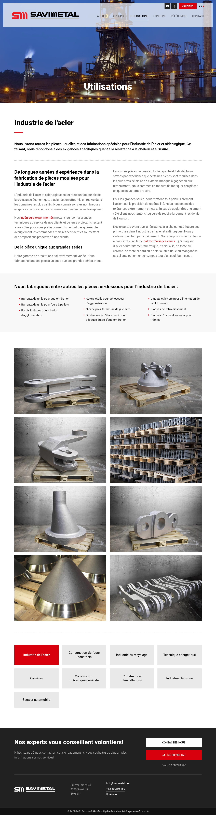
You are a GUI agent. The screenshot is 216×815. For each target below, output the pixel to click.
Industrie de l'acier (36, 655)
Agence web (134, 811)
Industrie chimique (179, 678)
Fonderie (159, 16)
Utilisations (139, 16)
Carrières (36, 678)
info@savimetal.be (117, 783)
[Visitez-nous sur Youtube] (167, 6)
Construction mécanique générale (84, 678)
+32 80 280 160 (176, 755)
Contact (198, 16)
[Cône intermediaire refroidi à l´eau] (156, 381)
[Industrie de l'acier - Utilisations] (60, 381)
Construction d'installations (132, 678)
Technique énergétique (179, 655)
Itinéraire (111, 794)
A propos (119, 16)
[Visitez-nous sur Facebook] (174, 6)
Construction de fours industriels (84, 655)
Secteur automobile (36, 700)
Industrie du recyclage (131, 655)
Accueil (102, 16)
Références (179, 16)
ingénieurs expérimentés (37, 217)
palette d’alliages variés (159, 241)
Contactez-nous (173, 742)
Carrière (187, 6)
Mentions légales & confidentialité (110, 811)
